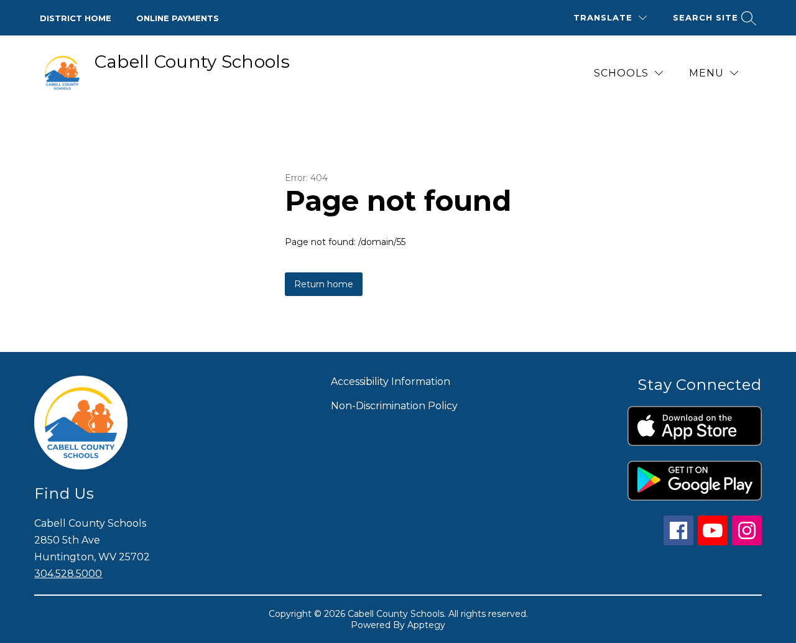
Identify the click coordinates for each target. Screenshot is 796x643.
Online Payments (177, 18)
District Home (75, 18)
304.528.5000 (68, 574)
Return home (323, 284)
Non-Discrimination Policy (394, 406)
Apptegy (426, 625)
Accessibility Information (390, 381)
